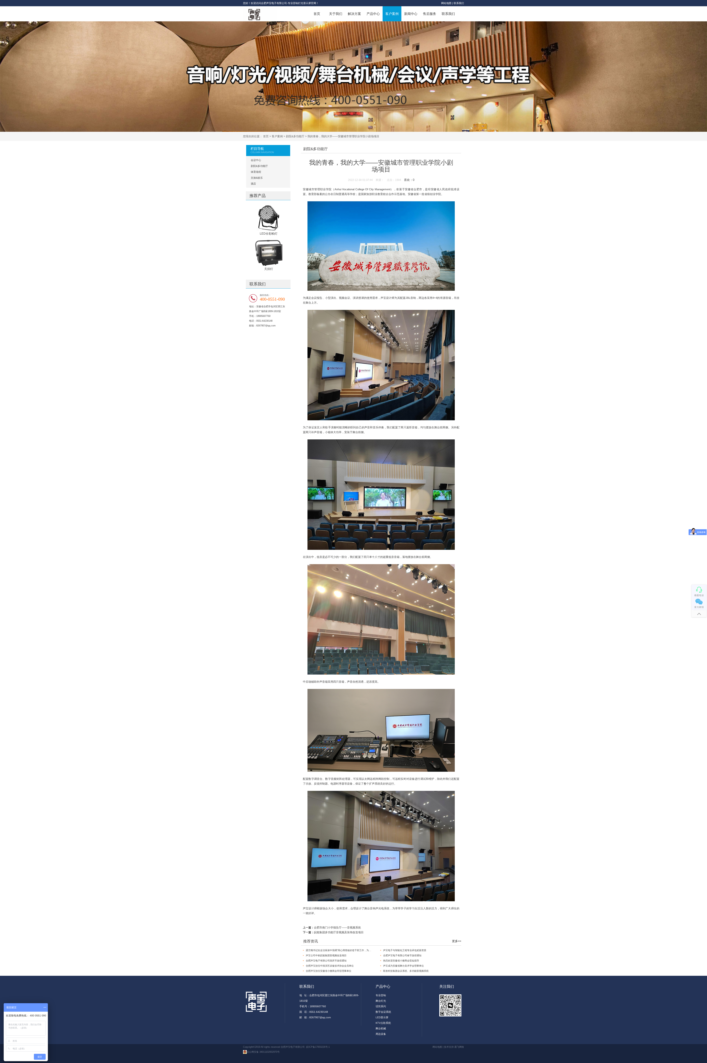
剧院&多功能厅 (295, 136)
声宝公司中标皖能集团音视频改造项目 (326, 955)
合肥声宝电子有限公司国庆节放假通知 (326, 960)
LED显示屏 (382, 1017)
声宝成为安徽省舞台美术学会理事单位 (403, 965)
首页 (317, 14)
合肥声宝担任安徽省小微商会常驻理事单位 (328, 971)
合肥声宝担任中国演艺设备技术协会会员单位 (330, 965)
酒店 (253, 183)
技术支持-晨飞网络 (454, 1047)
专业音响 (381, 995)
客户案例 (392, 14)
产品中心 (373, 14)
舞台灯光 (381, 1000)
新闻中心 (410, 14)
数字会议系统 (383, 1011)
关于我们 (335, 14)
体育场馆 (256, 171)
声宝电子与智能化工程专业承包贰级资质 (404, 950)
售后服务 (429, 14)
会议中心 (256, 160)
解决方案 (354, 14)
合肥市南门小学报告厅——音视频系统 (337, 927)
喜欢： (409, 179)
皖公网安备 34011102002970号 (263, 1051)
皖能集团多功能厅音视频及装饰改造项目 (339, 932)
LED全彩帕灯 (268, 233)
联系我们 (459, 3)
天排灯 (268, 268)
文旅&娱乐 (257, 177)
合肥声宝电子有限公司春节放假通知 (402, 955)
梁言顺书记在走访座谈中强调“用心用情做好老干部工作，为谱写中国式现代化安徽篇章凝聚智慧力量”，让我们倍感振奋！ (339, 950)
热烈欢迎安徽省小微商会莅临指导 (401, 960)
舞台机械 (381, 1028)
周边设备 (381, 1033)
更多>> (456, 941)
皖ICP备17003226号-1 (318, 1047)
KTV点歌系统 (383, 1022)
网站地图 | (447, 3)
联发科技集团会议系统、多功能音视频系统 (406, 971)
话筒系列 (381, 1006)
